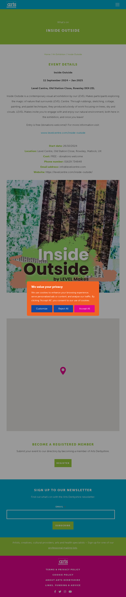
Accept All (84, 308)
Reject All (63, 308)
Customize (41, 308)
